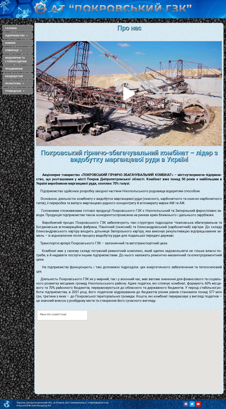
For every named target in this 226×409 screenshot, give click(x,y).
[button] (129, 93)
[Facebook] (186, 404)
